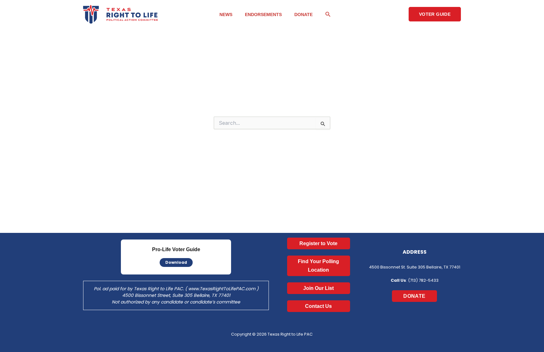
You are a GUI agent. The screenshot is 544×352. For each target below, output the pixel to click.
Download (176, 262)
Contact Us (318, 306)
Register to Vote (318, 243)
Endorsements (263, 14)
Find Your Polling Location (318, 266)
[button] (328, 14)
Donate (303, 14)
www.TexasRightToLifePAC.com (222, 289)
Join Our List (318, 288)
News (225, 14)
